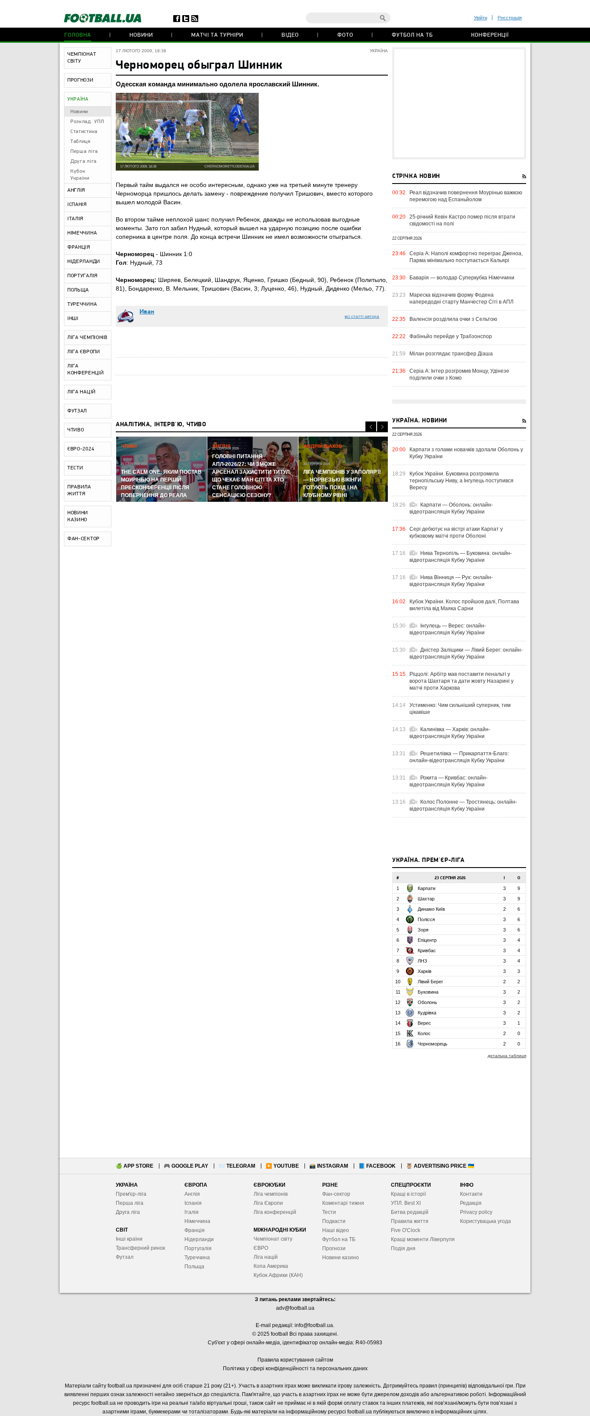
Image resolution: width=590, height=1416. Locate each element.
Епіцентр (427, 940)
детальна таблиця (507, 1055)
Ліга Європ (267, 1203)
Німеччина (197, 1221)
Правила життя (409, 1221)
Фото (345, 35)
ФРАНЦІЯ (78, 247)
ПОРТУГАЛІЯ (82, 276)
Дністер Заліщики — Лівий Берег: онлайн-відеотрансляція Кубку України (466, 653)
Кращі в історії (408, 1194)
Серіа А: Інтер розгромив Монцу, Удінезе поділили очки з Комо (459, 374)
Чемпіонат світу (273, 1239)
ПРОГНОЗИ (80, 80)
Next (382, 426)
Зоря (423, 929)
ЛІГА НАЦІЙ (81, 392)
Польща (194, 1267)
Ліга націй (266, 1257)
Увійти (480, 17)
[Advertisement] (459, 103)
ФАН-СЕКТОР (83, 539)
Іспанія (193, 1203)
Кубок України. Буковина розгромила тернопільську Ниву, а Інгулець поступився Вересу (461, 481)
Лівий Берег (430, 981)
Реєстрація (510, 17)
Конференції (490, 35)
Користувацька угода (485, 1221)
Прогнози (334, 1248)
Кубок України (79, 175)
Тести (329, 1212)
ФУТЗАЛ (77, 411)
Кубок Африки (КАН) (278, 1275)
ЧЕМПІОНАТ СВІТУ (81, 58)
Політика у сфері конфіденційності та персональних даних (295, 1368)
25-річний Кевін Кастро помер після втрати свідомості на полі (462, 220)
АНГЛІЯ (76, 190)
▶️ (282, 1166)
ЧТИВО (75, 430)
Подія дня (403, 1248)
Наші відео (335, 1230)
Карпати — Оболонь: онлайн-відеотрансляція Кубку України (451, 508)
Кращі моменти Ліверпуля (423, 1239)
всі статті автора (362, 316)
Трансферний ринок (140, 1248)
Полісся (426, 919)
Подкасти (334, 1221)
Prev (370, 426)
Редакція (471, 1203)
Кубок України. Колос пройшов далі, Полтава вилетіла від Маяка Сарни (464, 605)
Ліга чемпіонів (271, 1194)
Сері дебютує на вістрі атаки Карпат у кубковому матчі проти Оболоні (456, 532)
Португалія (198, 1248)
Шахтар (426, 898)
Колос (424, 1033)
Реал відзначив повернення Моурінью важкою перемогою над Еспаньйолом (465, 196)
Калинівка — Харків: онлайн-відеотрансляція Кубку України (449, 732)
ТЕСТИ (75, 468)
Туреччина (197, 1257)
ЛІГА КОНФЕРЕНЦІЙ (85, 370)
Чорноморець (432, 1043)
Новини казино (340, 1257)
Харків (424, 971)
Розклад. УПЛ (87, 121)
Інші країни (129, 1239)
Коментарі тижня (343, 1203)
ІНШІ (73, 318)
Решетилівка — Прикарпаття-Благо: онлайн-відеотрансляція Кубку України (459, 757)
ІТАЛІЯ (75, 219)
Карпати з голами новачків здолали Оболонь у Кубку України (466, 453)
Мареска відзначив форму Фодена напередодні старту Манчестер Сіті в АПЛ (461, 298)
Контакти (471, 1194)
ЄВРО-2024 (80, 449)
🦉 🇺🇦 (440, 1166)
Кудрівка (427, 1012)
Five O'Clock (405, 1230)
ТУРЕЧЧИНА (82, 304)
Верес (424, 1023)
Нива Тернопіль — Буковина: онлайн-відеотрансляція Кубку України (460, 556)
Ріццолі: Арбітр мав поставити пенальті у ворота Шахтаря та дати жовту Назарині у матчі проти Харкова (461, 681)
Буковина (428, 992)
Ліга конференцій (275, 1212)
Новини (141, 35)
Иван (147, 312)
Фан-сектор (336, 1194)
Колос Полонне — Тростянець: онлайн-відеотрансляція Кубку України (463, 805)
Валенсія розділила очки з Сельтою (453, 319)
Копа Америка (271, 1266)
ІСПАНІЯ (77, 204)
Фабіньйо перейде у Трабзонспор (450, 336)
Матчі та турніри (217, 35)
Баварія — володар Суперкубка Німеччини (461, 278)
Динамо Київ (431, 909)
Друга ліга (83, 161)
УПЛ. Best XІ (406, 1203)
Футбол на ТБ (412, 35)
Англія (192, 1194)
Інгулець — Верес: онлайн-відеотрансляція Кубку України (447, 629)
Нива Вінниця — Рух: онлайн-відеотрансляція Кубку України (451, 580)
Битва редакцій (409, 1212)
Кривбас (427, 950)
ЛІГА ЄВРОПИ (83, 352)
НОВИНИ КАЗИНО (77, 516)
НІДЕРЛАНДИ (83, 261)
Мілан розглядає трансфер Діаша (451, 354)
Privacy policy (476, 1212)
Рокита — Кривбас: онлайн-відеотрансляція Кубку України (448, 781)
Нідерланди (199, 1239)
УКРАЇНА (78, 99)
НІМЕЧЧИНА (82, 233)
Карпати (426, 888)
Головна (77, 35)
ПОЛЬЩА (78, 290)
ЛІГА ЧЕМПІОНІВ (87, 337)
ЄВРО (261, 1248)
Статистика (84, 131)
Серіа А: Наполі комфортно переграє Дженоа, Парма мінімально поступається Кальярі (466, 256)
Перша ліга (84, 151)
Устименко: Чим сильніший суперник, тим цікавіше (460, 708)
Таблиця (80, 141)
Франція (194, 1230)
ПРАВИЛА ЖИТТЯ (79, 491)
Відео (290, 35)
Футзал (124, 1257)
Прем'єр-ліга (131, 1194)
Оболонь (427, 1002)
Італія (191, 1212)
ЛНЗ (422, 960)
